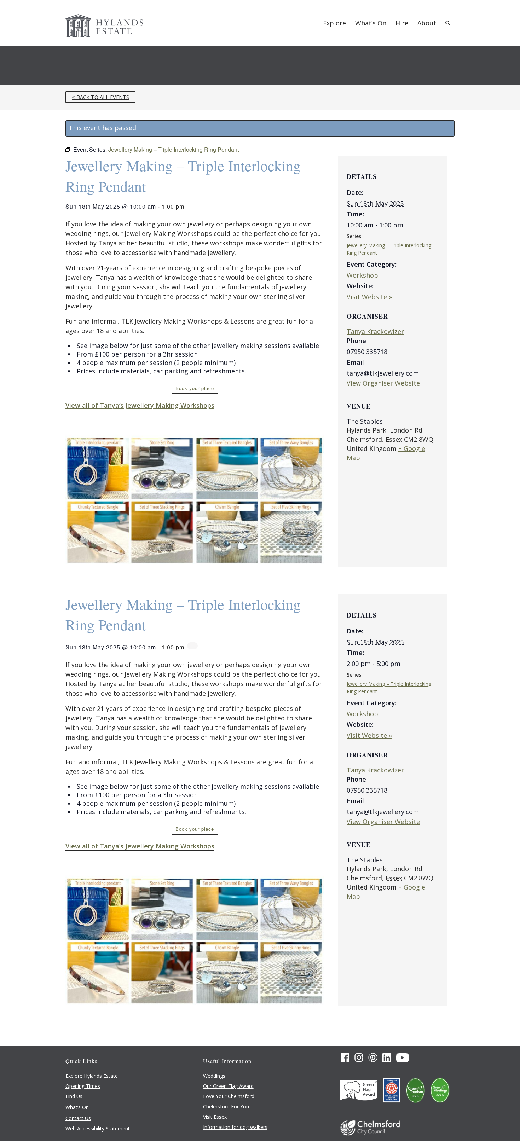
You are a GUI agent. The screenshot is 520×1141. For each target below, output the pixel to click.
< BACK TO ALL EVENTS (100, 97)
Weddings (214, 1075)
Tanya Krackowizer (375, 331)
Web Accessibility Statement (97, 1128)
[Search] (448, 23)
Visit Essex (215, 1116)
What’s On (77, 1107)
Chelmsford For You (226, 1106)
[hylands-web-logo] (104, 23)
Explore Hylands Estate (91, 1075)
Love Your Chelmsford (228, 1096)
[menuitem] (334, 23)
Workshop (362, 275)
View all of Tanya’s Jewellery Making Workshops (139, 405)
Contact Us (78, 1118)
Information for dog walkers (235, 1127)
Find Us (73, 1096)
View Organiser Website (383, 383)
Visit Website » (369, 297)
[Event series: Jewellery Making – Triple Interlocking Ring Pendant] (192, 646)
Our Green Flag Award (228, 1086)
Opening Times (82, 1086)
